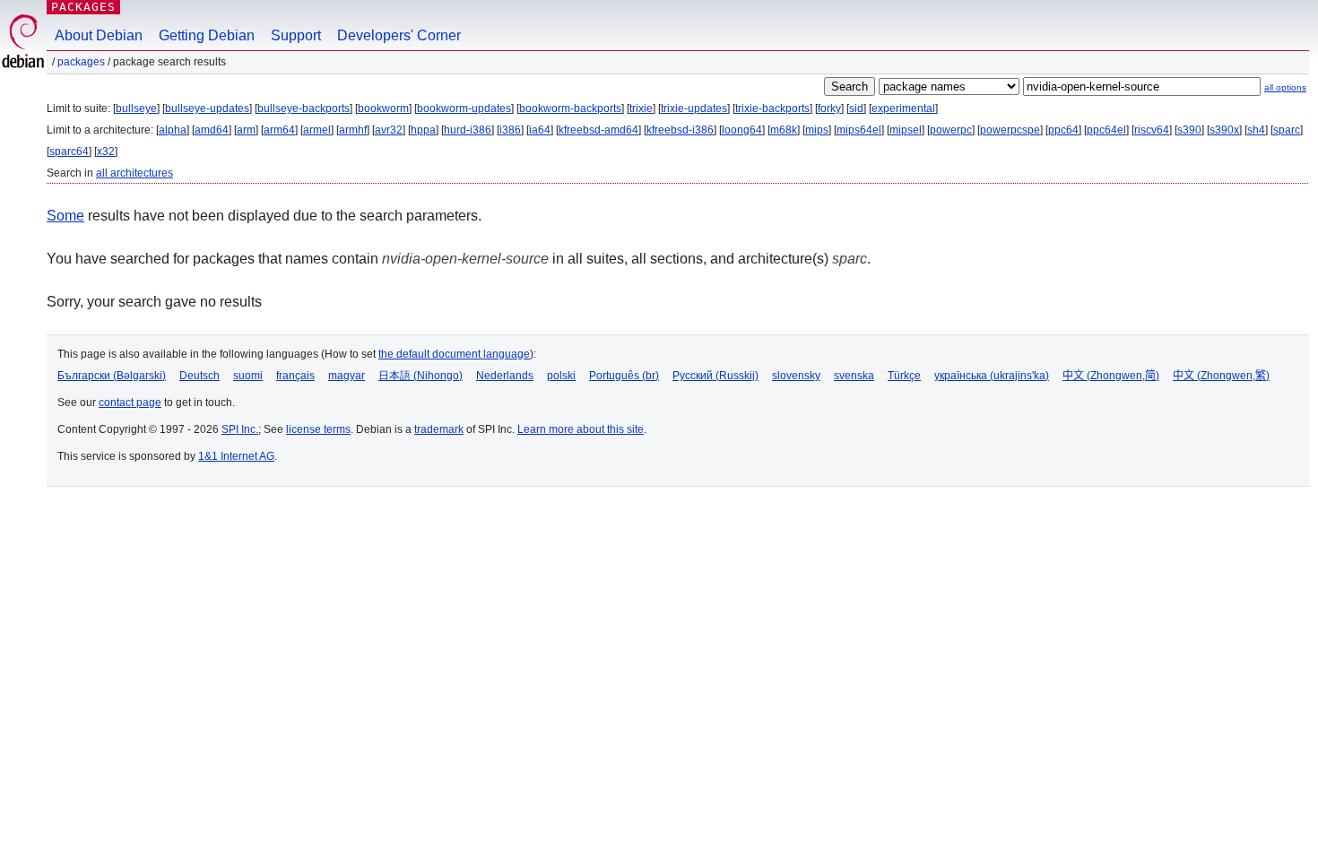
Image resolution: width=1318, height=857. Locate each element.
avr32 (389, 130)
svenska (854, 375)
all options (1285, 87)
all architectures (134, 173)
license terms (318, 429)
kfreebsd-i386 (680, 130)
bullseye (136, 108)
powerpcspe (1010, 130)
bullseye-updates (207, 108)
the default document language (454, 354)
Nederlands (504, 375)
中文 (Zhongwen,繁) (1221, 375)
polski (561, 375)
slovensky (796, 375)
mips (816, 130)
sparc (1286, 130)
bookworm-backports (570, 108)
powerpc (951, 130)
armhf (353, 130)
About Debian (99, 35)
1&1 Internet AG (236, 456)
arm (246, 130)
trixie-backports (772, 108)
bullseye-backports (303, 108)
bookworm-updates (464, 108)
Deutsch (199, 375)
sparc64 (69, 151)
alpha (172, 130)
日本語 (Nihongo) (420, 375)
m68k (783, 130)
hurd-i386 (467, 130)
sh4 (1256, 130)
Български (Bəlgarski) (111, 375)
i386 (510, 130)
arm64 (279, 130)
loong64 (742, 130)
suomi (248, 375)
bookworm (383, 108)
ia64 (540, 130)
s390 (1189, 130)
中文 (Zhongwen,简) (1110, 375)
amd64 (212, 130)
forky (829, 108)
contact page (130, 402)
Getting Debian (207, 35)
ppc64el (1106, 130)
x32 (106, 151)
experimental (903, 108)
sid (856, 108)
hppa (423, 130)
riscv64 (1151, 130)
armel (317, 130)
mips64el (859, 130)
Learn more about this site (580, 429)
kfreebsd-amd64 (598, 130)
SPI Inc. (239, 429)
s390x (1224, 130)
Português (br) (624, 375)
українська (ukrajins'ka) (991, 375)
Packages (83, 6)
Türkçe (904, 375)
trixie (641, 108)
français (295, 375)
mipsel (905, 130)
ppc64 (1063, 130)
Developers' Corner (399, 35)
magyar (346, 375)
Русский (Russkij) (715, 375)
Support (296, 35)
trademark (439, 429)
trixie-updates (694, 108)
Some (65, 215)
